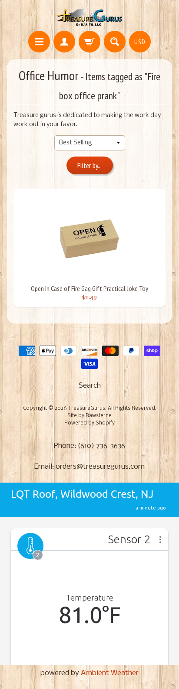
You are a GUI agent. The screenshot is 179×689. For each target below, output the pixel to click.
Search (90, 386)
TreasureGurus (86, 408)
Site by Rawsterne (89, 415)
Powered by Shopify (89, 423)
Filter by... (89, 165)
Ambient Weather (110, 673)
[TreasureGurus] (89, 16)
